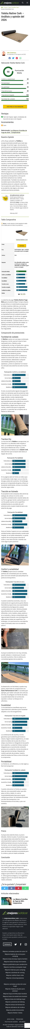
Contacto (7, 944)
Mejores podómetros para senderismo (15, 964)
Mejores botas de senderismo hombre (15, 996)
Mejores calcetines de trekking (15, 1002)
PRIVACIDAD (19, 1019)
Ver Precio (22, 245)
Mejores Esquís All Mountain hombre (15, 994)
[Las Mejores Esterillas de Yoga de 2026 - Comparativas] (8, 901)
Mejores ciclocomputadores (15, 978)
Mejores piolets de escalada (15, 1010)
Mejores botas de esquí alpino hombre (15, 959)
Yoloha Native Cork (22, 239)
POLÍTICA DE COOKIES (11, 1021)
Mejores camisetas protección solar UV (15, 951)
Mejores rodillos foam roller (15, 975)
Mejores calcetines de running (15, 972)
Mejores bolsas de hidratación (15, 1004)
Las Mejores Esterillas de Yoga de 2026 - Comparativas (14, 131)
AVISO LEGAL (10, 1019)
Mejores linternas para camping (15, 970)
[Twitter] (13, 58)
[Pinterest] (17, 58)
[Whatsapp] (20, 58)
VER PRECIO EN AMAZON (15, 107)
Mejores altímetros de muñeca (15, 1007)
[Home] (2, 7)
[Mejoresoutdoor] (9, 3)
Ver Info (22, 294)
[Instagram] (26, 944)
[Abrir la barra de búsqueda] (22, 2)
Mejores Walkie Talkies (15, 1013)
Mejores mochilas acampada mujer (15, 967)
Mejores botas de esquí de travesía (15, 961)
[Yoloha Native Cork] (22, 232)
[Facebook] (10, 58)
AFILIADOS (22, 1021)
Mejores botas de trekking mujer (15, 999)
